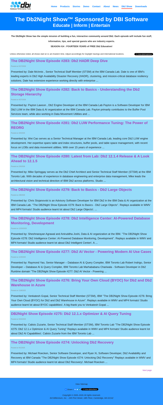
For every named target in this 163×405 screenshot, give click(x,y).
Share (70, 389)
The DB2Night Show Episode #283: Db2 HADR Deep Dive (59, 61)
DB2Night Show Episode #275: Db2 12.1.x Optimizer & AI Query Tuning (71, 314)
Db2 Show (127, 6)
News (116, 6)
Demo (86, 6)
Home (54, 6)
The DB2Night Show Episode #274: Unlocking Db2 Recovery (62, 342)
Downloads (141, 6)
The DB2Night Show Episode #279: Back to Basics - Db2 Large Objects (71, 190)
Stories (76, 6)
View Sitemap (81, 384)
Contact (96, 6)
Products (65, 6)
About (106, 6)
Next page (147, 370)
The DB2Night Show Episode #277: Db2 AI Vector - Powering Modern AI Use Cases (81, 252)
